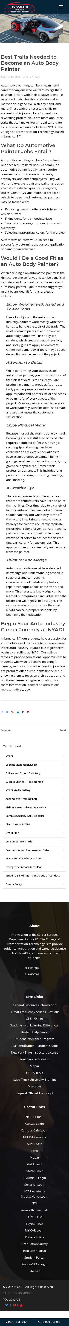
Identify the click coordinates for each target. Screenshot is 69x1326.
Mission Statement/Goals (21, 765)
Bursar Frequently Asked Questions (34, 1012)
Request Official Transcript (34, 1093)
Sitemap (34, 1271)
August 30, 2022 (10, 77)
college (52, 652)
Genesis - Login (34, 1184)
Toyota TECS (34, 1224)
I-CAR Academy (34, 1191)
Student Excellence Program (34, 1039)
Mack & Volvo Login (34, 1196)
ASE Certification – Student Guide (35, 1046)
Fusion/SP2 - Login (34, 1264)
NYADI (9, 756)
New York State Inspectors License (34, 1052)
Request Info (17, 1322)
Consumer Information (19, 841)
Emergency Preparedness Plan (23, 867)
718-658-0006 (32, 974)
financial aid (53, 671)
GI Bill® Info (34, 1018)
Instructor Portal (34, 1251)
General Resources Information (34, 1005)
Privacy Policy (13, 884)
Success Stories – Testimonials (24, 781)
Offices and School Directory (22, 773)
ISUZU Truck (34, 1217)
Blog (36, 77)
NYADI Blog (12, 833)
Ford (34, 1151)
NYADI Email (34, 1117)
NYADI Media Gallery (18, 790)
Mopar (34, 1066)
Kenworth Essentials (34, 1210)
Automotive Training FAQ (21, 799)
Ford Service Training (34, 1059)
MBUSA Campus (34, 1137)
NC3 (35, 1203)
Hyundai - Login (34, 1178)
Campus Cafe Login (34, 1130)
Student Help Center (35, 1032)
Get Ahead (34, 1164)
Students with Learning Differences (34, 1025)
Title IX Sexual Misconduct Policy (25, 807)
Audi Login (34, 1144)
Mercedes (34, 1086)
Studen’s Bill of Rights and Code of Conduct (32, 875)
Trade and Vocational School (23, 858)
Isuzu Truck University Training (35, 1079)
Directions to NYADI (17, 824)
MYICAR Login (34, 1230)
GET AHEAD (34, 1073)
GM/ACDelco (34, 1171)
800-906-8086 (32, 968)
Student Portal (34, 1257)
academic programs (31, 605)
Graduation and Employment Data (27, 850)
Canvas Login (34, 1123)
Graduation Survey (34, 1244)
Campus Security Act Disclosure (24, 815)
